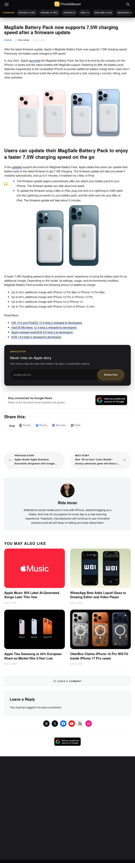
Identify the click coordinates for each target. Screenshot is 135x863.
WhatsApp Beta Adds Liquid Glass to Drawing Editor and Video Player (98, 594)
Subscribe (111, 374)
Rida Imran (23, 40)
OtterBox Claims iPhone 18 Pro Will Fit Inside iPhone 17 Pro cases (99, 656)
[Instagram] (88, 723)
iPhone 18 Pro (49, 12)
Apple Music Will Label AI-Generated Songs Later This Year (31, 594)
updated (17, 167)
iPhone (8, 40)
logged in (32, 707)
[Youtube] (72, 723)
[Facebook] (63, 723)
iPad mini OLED (103, 12)
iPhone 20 (69, 12)
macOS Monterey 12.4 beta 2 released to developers (44, 327)
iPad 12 (85, 12)
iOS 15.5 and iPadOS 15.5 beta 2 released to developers (46, 323)
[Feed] (80, 723)
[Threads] (46, 723)
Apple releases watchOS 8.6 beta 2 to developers (42, 332)
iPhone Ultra (27, 12)
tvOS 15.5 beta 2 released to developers (36, 337)
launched (34, 60)
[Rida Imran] (67, 490)
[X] (55, 723)
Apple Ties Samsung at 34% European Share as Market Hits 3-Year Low (33, 656)
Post (12, 425)
